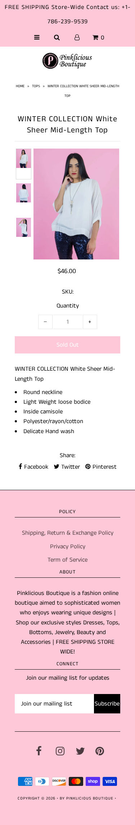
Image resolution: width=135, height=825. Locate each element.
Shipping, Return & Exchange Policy (67, 533)
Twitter (69, 467)
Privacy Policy (67, 546)
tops (36, 86)
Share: (67, 455)
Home (20, 86)
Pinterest (104, 467)
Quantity (68, 305)
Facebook (35, 467)
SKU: (67, 291)
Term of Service (67, 560)
